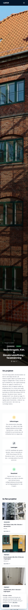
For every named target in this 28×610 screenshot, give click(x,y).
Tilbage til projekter (9, 342)
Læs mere (14, 602)
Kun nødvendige (15, 605)
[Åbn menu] (24, 2)
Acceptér (6, 605)
